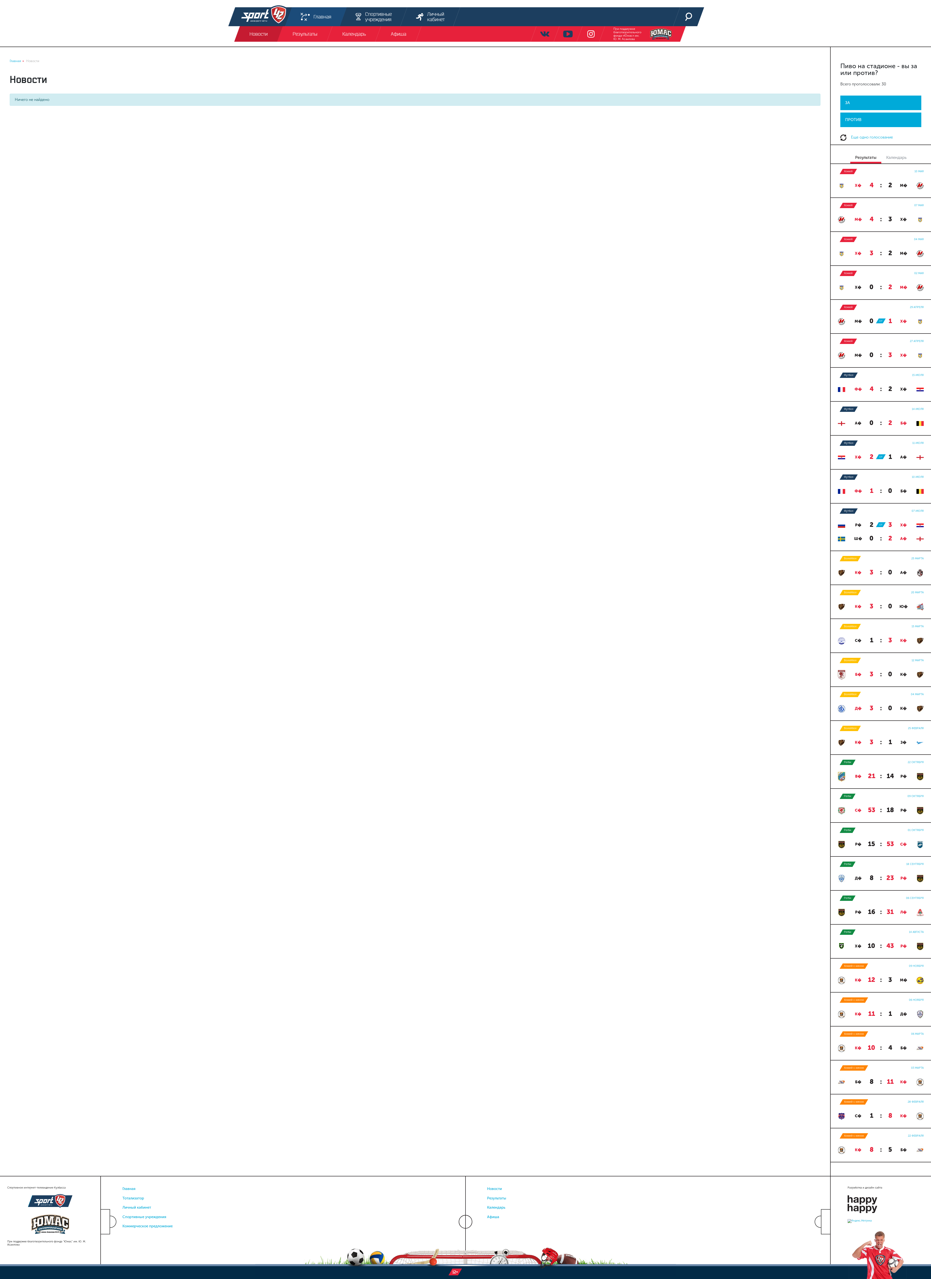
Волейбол (850, 558)
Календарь (496, 1207)
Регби (847, 762)
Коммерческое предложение (147, 1226)
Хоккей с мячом (854, 966)
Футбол (848, 375)
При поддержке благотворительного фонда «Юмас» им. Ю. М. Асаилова (627, 34)
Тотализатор (133, 1198)
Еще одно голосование (871, 137)
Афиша (493, 1217)
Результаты (496, 1198)
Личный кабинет (136, 1207)
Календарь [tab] (896, 157)
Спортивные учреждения (144, 1217)
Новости (494, 1189)
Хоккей (848, 171)
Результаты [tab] (865, 157)
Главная (129, 1189)
